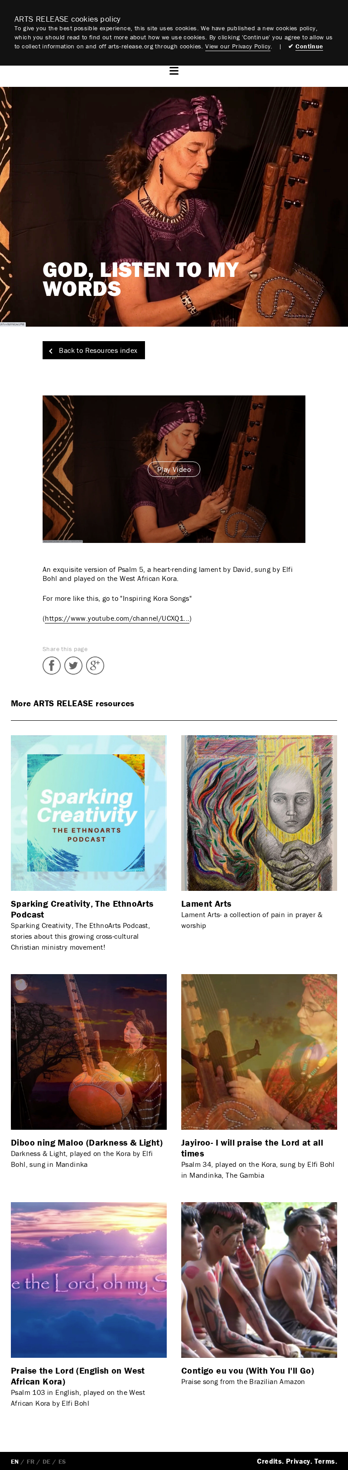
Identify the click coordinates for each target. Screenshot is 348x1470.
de (47, 1461)
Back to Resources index (97, 350)
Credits (269, 1460)
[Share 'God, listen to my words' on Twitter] (73, 666)
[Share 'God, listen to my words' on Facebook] (52, 666)
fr (31, 1461)
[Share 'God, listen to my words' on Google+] (95, 666)
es (62, 1461)
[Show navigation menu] (174, 71)
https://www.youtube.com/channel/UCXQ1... (117, 618)
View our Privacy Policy (238, 46)
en (15, 1461)
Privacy (298, 1460)
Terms (324, 1460)
